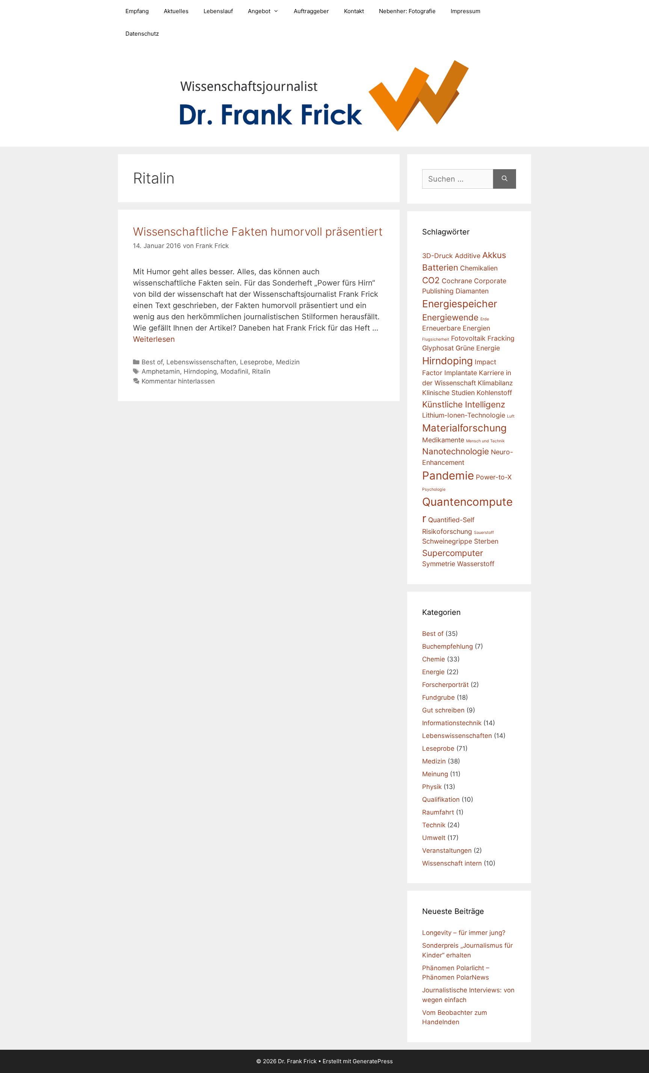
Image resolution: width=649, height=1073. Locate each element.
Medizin (288, 362)
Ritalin (261, 371)
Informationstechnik (451, 723)
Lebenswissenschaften (201, 362)
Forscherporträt (445, 684)
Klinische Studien (448, 393)
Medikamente (443, 440)
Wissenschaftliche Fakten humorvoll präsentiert (258, 231)
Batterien (440, 267)
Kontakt (354, 11)
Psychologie (433, 489)
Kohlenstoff (494, 393)
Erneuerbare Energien (456, 328)
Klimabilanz (495, 383)
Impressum (465, 11)
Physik (432, 786)
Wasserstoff (475, 564)
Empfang (137, 11)
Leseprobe (256, 362)
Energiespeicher (459, 304)
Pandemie (448, 475)
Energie (433, 672)
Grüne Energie (478, 348)
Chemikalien (479, 268)
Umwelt (433, 838)
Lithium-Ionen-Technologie (463, 415)
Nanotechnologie (455, 451)
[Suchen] (504, 179)
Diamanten (472, 291)
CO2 (431, 280)
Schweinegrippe (447, 541)
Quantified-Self (451, 520)
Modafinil (234, 371)
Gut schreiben (443, 710)
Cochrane (457, 281)
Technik (433, 825)
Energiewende (450, 317)
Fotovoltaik (468, 338)
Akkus (494, 255)
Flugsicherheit (435, 339)
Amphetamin (161, 371)
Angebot (259, 11)
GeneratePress (373, 1061)
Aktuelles (176, 11)
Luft (511, 416)
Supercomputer (452, 553)
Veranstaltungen (447, 850)
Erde (484, 319)
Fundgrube (438, 697)
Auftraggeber (311, 11)
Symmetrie (438, 564)
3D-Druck (437, 256)
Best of (152, 362)
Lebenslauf (218, 11)
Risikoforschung (447, 531)
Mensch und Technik (485, 441)
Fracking (501, 338)
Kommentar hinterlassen (178, 381)
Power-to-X (494, 477)
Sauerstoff (484, 532)
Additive (467, 256)
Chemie (433, 659)
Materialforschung (464, 428)
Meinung (435, 774)
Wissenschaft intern (452, 863)
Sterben (486, 541)
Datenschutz (142, 33)
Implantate (460, 373)
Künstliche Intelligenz (463, 404)
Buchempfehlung (447, 646)
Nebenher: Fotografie (407, 11)
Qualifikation (441, 799)
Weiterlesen (154, 339)
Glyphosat (438, 348)
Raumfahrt (438, 812)
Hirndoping (200, 371)
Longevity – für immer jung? (464, 932)
